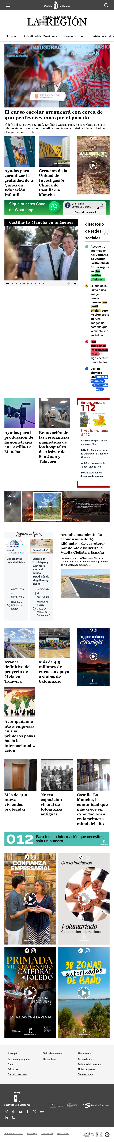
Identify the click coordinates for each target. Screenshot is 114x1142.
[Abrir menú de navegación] (8, 5)
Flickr (41, 1112)
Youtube (20, 1112)
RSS (13, 1117)
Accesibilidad (63, 1133)
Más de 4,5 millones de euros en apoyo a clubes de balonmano (54, 672)
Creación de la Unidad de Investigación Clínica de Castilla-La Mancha (53, 183)
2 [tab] (12, 283)
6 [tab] (27, 283)
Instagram (6, 1112)
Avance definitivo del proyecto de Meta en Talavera (17, 672)
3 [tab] (16, 283)
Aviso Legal (32, 1133)
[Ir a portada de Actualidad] (57, 21)
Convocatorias (73, 36)
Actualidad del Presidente (40, 36)
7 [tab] (31, 283)
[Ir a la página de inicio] (57, 5)
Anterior (68, 284)
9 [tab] (39, 283)
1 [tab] (7, 283)
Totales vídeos (85, 1074)
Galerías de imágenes (89, 1064)
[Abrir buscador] (106, 5)
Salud (11, 1064)
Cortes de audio (86, 1059)
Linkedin (6, 1117)
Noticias (11, 36)
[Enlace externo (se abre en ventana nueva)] (93, 165)
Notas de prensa (86, 1069)
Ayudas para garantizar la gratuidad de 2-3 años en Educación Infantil (19, 183)
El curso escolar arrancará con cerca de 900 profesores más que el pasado (53, 114)
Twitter (34, 1112)
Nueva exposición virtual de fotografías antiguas (51, 804)
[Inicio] (27, 1099)
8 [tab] (35, 283)
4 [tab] (20, 283)
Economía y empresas (19, 1059)
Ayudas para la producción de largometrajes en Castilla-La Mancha (19, 442)
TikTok (13, 1112)
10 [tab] (43, 283)
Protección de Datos (13, 1133)
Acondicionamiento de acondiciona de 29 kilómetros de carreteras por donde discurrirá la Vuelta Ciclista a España (83, 543)
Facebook (27, 1112)
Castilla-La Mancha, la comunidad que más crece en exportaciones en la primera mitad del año (92, 809)
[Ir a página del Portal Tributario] (57, 506)
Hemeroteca (49, 1059)
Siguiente (75, 284)
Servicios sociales (17, 1074)
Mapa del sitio (47, 1133)
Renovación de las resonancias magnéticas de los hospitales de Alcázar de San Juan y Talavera (54, 447)
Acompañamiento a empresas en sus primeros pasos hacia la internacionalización (19, 736)
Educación (13, 1069)
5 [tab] (24, 283)
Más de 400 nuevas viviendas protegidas (15, 802)
